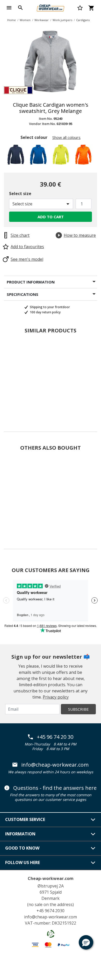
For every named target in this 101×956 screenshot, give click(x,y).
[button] (86, 942)
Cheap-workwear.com (51, 878)
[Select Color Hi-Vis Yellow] (62, 156)
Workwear (41, 20)
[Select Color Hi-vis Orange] (84, 156)
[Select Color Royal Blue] (39, 156)
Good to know (22, 848)
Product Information (31, 281)
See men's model (27, 259)
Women (25, 20)
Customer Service (25, 819)
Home (11, 20)
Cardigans (83, 20)
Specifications (22, 294)
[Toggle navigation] (9, 7)
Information (20, 834)
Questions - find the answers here (55, 788)
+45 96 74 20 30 (55, 737)
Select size (20, 193)
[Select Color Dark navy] (16, 156)
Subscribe (78, 709)
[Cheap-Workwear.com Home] (50, 7)
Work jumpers (62, 20)
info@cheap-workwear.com (55, 764)
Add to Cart (51, 216)
